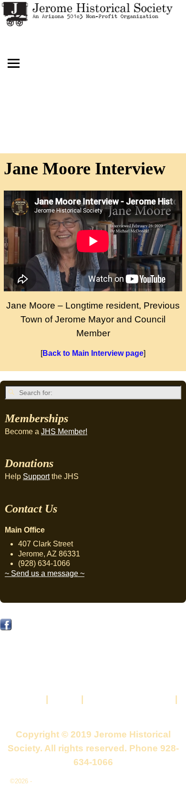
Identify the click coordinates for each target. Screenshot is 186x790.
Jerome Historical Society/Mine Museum (94, 627)
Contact (26, 699)
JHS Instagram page (42, 646)
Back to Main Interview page (93, 353)
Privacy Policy (93, 713)
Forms (65, 699)
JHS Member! (64, 431)
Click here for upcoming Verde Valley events (90, 666)
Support (36, 476)
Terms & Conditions (129, 699)
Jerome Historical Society (69, 781)
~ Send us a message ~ (44, 573)
